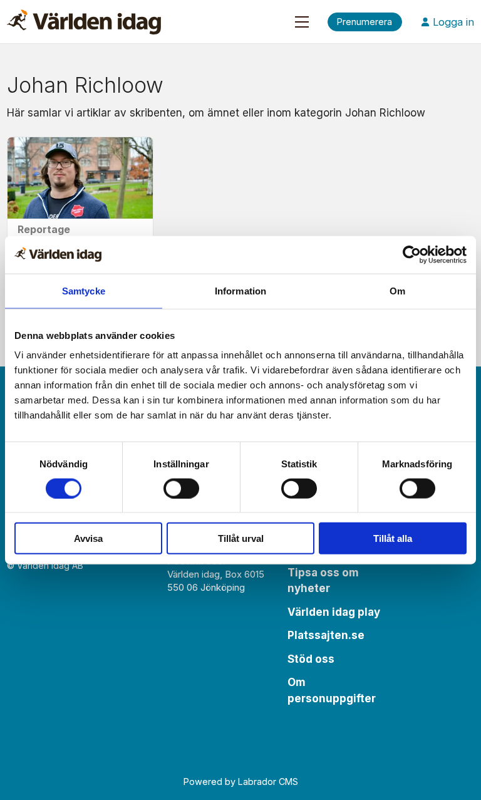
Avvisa (88, 538)
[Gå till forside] (84, 22)
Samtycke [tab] (83, 290)
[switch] (181, 488)
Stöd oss (310, 659)
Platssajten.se (326, 635)
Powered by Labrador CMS (241, 781)
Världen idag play (333, 612)
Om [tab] (397, 290)
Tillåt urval (241, 538)
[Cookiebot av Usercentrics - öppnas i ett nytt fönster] (412, 254)
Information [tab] (240, 290)
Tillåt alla (392, 538)
